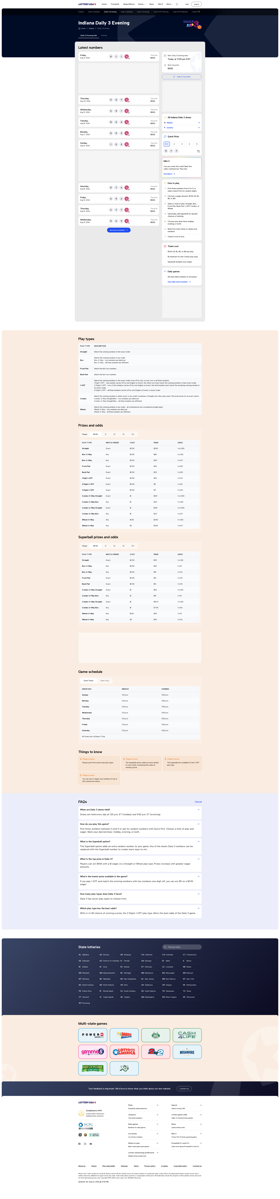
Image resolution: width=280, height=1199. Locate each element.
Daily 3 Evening (110, 12)
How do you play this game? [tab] (94, 824)
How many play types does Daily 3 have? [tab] (101, 894)
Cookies (164, 1166)
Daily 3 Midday (94, 12)
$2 (114, 434)
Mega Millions (129, 4)
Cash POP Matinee (180, 12)
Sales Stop (104, 681)
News (151, 4)
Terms (136, 1166)
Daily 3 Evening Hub (88, 35)
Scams (93, 1166)
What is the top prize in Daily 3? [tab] (96, 859)
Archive (104, 35)
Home (104, 4)
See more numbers (117, 230)
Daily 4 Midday (127, 12)
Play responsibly (108, 1166)
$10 (133, 434)
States (141, 4)
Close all (198, 802)
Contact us (184, 1089)
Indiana (81, 12)
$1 (105, 434)
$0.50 (95, 434)
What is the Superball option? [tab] (95, 841)
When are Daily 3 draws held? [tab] (95, 809)
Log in (196, 4)
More (169, 4)
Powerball (115, 4)
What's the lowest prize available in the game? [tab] (104, 876)
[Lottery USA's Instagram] (85, 1144)
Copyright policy (180, 1166)
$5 (123, 434)
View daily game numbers (178, 282)
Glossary (124, 1166)
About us (81, 1166)
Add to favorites (184, 77)
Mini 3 (160, 4)
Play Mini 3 (168, 174)
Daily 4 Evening (143, 12)
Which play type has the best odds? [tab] (98, 908)
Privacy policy (149, 1166)
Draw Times (88, 681)
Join (187, 4)
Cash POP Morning (161, 12)
